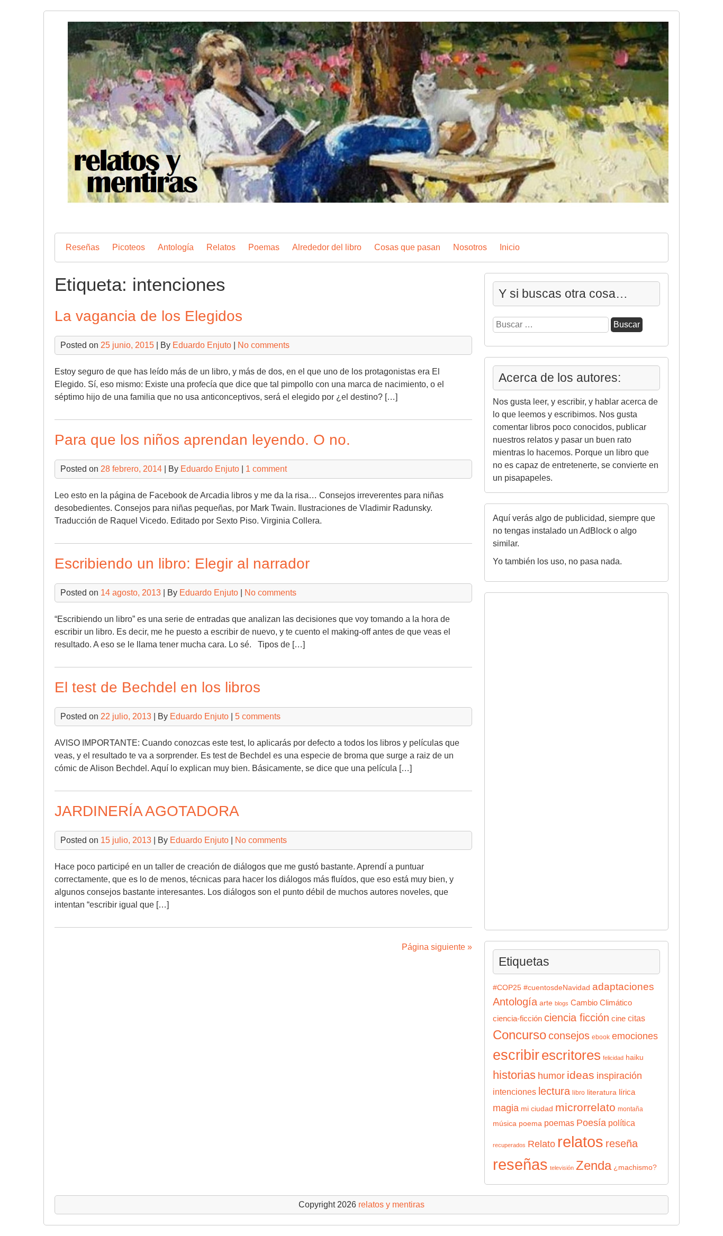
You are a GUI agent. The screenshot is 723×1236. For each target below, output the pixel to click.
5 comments (258, 716)
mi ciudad (537, 1109)
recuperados (509, 1145)
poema (530, 1124)
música (505, 1124)
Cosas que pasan (407, 247)
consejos (569, 1035)
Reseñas (83, 247)
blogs (561, 1003)
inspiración (619, 1075)
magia (506, 1108)
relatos (580, 1141)
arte (546, 1003)
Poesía (591, 1122)
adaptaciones (623, 986)
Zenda (593, 1165)
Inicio (510, 247)
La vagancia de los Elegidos (148, 316)
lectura (554, 1091)
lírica (627, 1092)
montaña (630, 1109)
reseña (621, 1143)
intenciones (514, 1091)
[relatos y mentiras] (361, 215)
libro (578, 1092)
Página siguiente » (437, 946)
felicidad (613, 1058)
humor (551, 1075)
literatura (602, 1092)
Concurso (519, 1035)
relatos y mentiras (391, 1204)
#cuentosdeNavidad (556, 988)
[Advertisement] (524, 759)
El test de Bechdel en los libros (157, 687)
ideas (580, 1075)
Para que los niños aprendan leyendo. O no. (202, 440)
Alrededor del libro (327, 247)
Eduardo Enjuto (202, 345)
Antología (176, 247)
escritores (571, 1055)
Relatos (221, 247)
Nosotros (470, 247)
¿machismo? (635, 1167)
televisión (562, 1168)
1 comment (266, 468)
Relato (541, 1144)
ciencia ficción (576, 1017)
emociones (635, 1036)
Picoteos (128, 247)
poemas (559, 1123)
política (621, 1123)
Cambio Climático (601, 1003)
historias (514, 1075)
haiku (635, 1057)
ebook (601, 1037)
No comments (264, 345)
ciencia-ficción (517, 1018)
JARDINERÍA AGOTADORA (147, 811)
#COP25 (507, 988)
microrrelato (585, 1107)
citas (636, 1018)
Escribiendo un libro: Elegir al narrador (182, 563)
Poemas (263, 247)
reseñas (520, 1164)
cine (618, 1018)
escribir (516, 1055)
